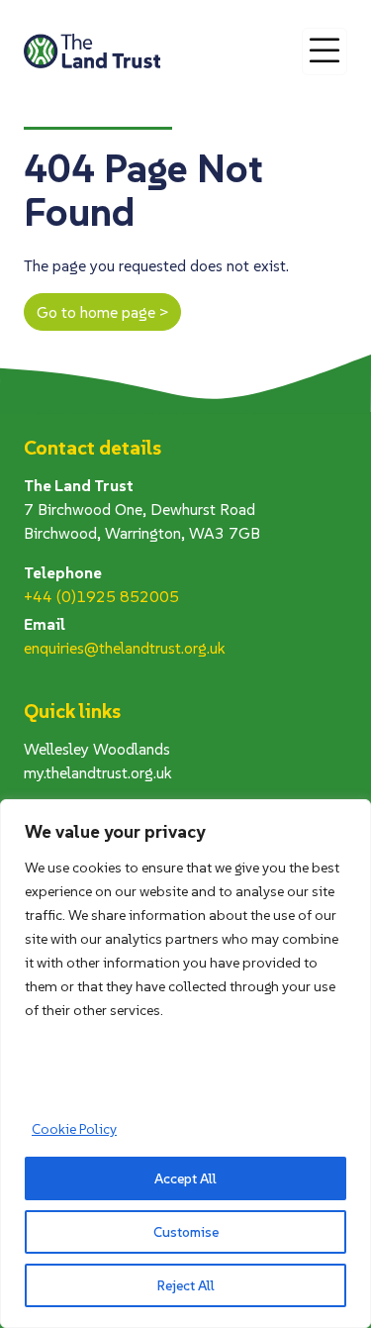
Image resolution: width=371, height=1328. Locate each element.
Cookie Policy (74, 1129)
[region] (185, 1063)
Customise (186, 1232)
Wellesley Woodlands (97, 749)
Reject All (186, 1285)
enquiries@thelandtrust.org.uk (125, 648)
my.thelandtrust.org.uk (98, 772)
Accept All (185, 1178)
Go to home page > (102, 312)
